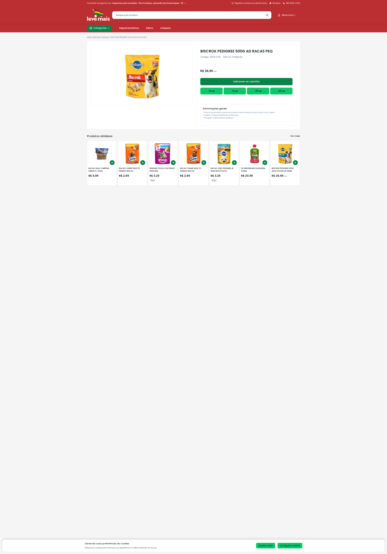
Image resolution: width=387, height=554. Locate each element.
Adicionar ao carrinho (246, 81)
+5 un (235, 90)
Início (89, 37)
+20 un (281, 90)
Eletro (149, 28)
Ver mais (295, 136)
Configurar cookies (290, 545)
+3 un (211, 90)
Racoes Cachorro (101, 37)
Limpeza (165, 28)
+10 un (258, 90)
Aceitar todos (266, 545)
